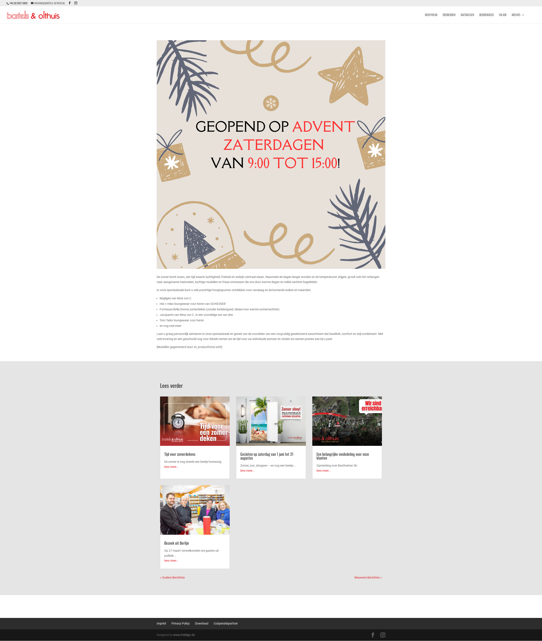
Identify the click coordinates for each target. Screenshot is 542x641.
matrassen (467, 15)
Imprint (161, 623)
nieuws (516, 15)
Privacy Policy (180, 623)
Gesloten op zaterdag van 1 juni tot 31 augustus (266, 456)
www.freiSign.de (184, 635)
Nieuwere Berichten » (368, 577)
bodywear (431, 15)
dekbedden (449, 15)
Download (201, 623)
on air (502, 15)
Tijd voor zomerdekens (179, 454)
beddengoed (486, 15)
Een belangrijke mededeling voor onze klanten (343, 456)
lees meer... (171, 466)
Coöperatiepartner (226, 623)
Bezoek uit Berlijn (176, 543)
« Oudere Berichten (172, 577)
